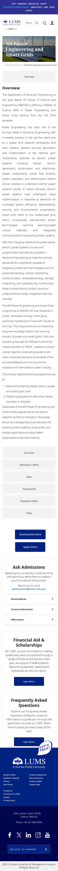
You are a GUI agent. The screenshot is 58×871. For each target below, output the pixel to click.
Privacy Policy (9, 800)
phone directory (36, 778)
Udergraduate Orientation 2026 (16, 7)
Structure (29, 452)
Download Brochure (30, 534)
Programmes (16, 65)
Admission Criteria (29, 464)
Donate (43, 4)
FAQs (29, 513)
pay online (8, 784)
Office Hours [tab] (17, 619)
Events (52, 7)
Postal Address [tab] (18, 599)
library (6, 781)
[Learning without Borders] (11, 29)
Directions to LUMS (11, 794)
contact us (7, 791)
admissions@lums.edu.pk (29, 589)
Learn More (29, 681)
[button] (44, 22)
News (46, 7)
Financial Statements (37, 775)
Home (7, 65)
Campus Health (36, 7)
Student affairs (9, 775)
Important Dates (29, 501)
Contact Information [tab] (22, 609)
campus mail (34, 784)
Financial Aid (33, 4)
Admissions (22, 4)
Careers (6, 797)
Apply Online (30, 546)
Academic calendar (11, 778)
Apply (14, 4)
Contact (29, 11)
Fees (29, 476)
